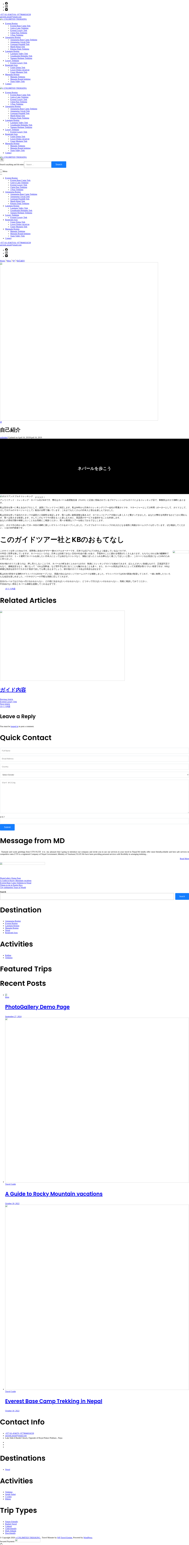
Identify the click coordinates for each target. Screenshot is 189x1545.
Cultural (8, 1526)
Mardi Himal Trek (17, 47)
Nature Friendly (11, 1522)
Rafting (8, 955)
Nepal (7, 930)
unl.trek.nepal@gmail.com (10, 17)
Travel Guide (10, 1184)
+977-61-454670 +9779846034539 (19, 1433)
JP (1, 422)
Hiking (8, 1499)
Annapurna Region (13, 37)
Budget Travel (11, 1524)
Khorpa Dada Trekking (19, 49)
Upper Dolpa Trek (17, 67)
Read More (184, 859)
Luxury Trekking (12, 60)
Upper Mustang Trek (18, 72)
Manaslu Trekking (17, 77)
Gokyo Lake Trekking (19, 28)
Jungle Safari (10, 1494)
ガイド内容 (10, 589)
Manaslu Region (12, 928)
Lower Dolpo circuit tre (19, 70)
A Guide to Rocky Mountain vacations (15, 880)
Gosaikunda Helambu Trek (21, 56)
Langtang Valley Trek (19, 54)
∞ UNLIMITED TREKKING (28, 1538)
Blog (7, 997)
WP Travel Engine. (65, 1538)
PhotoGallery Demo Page (10, 878)
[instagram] (6, 7)
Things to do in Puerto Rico (11, 885)
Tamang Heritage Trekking (21, 58)
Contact (8, 84)
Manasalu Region (12, 74)
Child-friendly (11, 1528)
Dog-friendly (10, 1533)
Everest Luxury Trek (18, 30)
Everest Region (11, 23)
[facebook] (6, 4)
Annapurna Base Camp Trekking (23, 40)
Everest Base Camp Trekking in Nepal (15, 883)
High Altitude (10, 1531)
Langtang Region (12, 51)
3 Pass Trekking (16, 35)
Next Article (5, 704)
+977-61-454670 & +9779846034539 (15, 14)
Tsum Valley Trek (17, 81)
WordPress (87, 1538)
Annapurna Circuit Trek (20, 42)
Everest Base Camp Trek (20, 26)
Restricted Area (11, 65)
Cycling (8, 1497)
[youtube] (6, 10)
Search (3, 892)
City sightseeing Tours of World (13, 887)
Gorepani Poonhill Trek (19, 44)
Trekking (8, 958)
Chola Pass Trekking (18, 33)
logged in (14, 726)
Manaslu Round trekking (20, 79)
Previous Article (6, 699)
